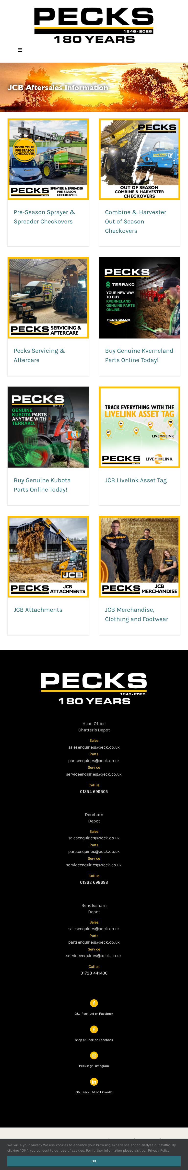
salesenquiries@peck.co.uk (94, 747)
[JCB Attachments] (48, 557)
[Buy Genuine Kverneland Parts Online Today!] (139, 297)
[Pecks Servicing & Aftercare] (48, 297)
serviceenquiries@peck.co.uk (94, 774)
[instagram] (94, 1055)
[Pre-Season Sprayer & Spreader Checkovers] (48, 159)
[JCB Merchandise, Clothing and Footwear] (139, 557)
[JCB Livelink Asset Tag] (139, 427)
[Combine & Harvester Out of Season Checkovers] (139, 159)
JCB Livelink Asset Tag (136, 480)
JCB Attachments (38, 609)
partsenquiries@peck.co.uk (94, 760)
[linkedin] (94, 1082)
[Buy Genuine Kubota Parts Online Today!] (48, 427)
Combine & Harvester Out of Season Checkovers (135, 221)
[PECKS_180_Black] (94, 6)
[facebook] (94, 1003)
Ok (94, 1161)
